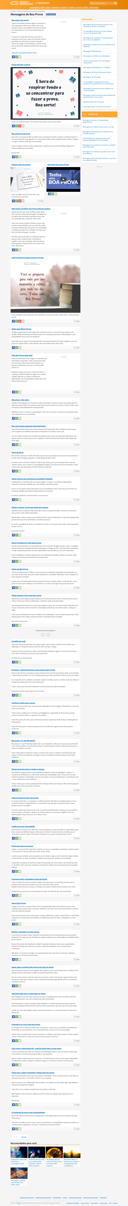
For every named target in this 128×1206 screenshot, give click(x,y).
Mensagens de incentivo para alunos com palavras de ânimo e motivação (98, 25)
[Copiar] (76, 56)
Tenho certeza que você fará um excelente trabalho (32, 479)
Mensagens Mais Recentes (43, 1197)
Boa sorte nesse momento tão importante (29, 426)
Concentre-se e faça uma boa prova (26, 1024)
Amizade (48, 8)
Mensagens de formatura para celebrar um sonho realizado (98, 89)
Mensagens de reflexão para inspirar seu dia (98, 127)
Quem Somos (94, 1203)
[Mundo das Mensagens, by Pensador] (37, 3)
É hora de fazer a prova (21, 64)
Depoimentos (57, 1197)
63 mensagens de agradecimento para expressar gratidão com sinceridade (96, 139)
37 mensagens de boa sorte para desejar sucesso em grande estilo (97, 32)
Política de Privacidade (73, 1203)
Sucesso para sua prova (21, 164)
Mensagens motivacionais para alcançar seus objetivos (99, 45)
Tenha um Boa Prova (20, 569)
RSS (110, 1203)
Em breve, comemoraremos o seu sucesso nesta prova (33, 670)
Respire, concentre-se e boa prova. (26, 932)
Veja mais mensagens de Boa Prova (24, 52)
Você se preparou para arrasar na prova (28, 257)
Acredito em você (18, 641)
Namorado (64, 8)
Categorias (103, 1197)
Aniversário (55, 8)
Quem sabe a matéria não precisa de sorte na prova (33, 967)
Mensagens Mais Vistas (27, 1197)
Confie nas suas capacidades (23, 826)
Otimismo (71, 8)
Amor (42, 8)
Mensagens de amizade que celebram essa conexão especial (98, 133)
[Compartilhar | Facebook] (13, 56)
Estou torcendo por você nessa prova (26, 543)
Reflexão (79, 8)
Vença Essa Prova (19, 903)
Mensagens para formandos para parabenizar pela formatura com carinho (99, 96)
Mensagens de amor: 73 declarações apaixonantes (95, 121)
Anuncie (115, 1203)
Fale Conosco (103, 1203)
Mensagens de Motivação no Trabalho (96, 67)
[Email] (19, 56)
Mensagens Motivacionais (92, 51)
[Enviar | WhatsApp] (16, 56)
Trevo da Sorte (17, 452)
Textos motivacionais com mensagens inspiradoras (96, 62)
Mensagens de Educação (92, 77)
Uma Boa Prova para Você (22, 355)
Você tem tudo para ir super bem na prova (28, 993)
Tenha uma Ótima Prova (21, 329)
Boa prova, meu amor (20, 400)
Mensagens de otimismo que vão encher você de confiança (99, 153)
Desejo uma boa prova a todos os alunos (28, 769)
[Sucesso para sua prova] (27, 179)
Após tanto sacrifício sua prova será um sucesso (31, 208)
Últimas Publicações (75, 1197)
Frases (65, 1197)
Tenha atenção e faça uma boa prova (26, 595)
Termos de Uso (85, 1203)
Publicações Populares (90, 1197)
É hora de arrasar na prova (22, 846)
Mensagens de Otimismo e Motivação (96, 56)
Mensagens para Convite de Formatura (97, 107)
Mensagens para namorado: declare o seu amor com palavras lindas (99, 159)
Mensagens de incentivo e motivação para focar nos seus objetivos (98, 39)
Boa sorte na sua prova (21, 133)
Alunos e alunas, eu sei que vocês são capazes (30, 507)
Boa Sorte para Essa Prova (58, 164)
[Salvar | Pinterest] (19, 126)
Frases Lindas (94, 8)
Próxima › (24, 1137)
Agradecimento (34, 8)
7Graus (19, 1203)
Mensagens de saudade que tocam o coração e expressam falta (99, 146)
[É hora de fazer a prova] (45, 93)
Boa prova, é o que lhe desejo (23, 740)
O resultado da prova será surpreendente (28, 1112)
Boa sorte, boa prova (20, 20)
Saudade (85, 8)
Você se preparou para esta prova (25, 798)
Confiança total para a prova (23, 703)
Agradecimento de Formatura (93, 102)
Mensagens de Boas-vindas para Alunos (97, 72)
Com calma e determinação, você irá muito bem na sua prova (36, 1048)
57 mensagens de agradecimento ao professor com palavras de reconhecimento (98, 83)
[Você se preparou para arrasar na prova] (45, 286)
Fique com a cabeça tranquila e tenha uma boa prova (33, 1072)
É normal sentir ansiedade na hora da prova (29, 879)
